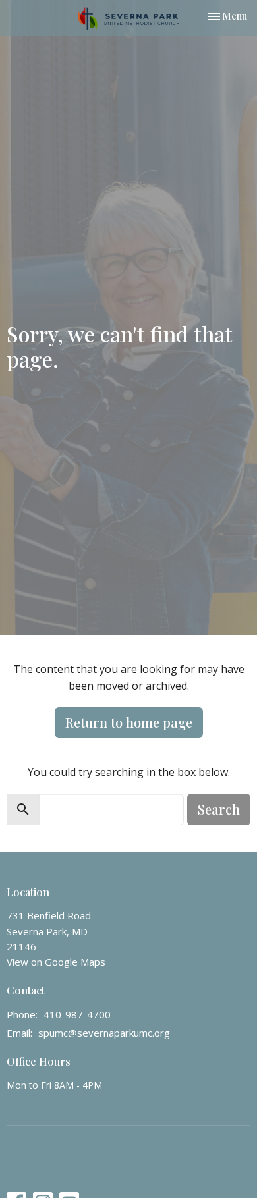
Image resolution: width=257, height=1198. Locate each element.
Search (219, 809)
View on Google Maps (56, 961)
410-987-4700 (77, 1014)
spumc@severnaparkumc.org (104, 1032)
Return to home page (128, 722)
